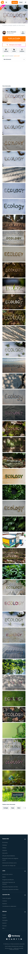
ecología (6, 807)
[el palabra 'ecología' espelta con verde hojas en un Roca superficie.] (13, 237)
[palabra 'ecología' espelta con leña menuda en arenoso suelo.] (13, 332)
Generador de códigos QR (8, 865)
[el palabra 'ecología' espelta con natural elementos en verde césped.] (13, 698)
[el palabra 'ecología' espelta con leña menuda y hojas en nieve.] (13, 94)
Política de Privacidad (18, 949)
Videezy (4, 847)
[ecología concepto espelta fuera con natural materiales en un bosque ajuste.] (13, 555)
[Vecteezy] (2, 2)
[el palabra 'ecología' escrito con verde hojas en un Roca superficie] (13, 745)
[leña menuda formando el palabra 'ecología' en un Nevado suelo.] (13, 126)
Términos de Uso (8, 949)
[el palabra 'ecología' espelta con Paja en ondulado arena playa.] (13, 253)
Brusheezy (5, 841)
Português (5, 921)
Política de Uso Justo (13, 950)
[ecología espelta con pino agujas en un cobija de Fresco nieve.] (13, 205)
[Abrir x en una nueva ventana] (18, 940)
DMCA (3, 876)
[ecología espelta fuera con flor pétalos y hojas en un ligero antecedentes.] (13, 602)
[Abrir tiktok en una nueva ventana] (15, 940)
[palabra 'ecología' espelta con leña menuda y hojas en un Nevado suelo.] (13, 158)
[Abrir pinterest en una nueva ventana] (13, 940)
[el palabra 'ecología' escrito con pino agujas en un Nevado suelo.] (13, 190)
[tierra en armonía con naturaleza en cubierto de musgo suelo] (13, 777)
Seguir (23, 33)
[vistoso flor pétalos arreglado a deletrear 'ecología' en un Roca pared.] (13, 634)
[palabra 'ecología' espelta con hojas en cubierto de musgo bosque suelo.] (13, 301)
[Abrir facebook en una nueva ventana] (6, 940)
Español (4, 918)
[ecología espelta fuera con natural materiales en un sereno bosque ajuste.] (13, 221)
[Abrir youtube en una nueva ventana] (20, 940)
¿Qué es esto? (17, 56)
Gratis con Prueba (14, 38)
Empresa (4, 849)
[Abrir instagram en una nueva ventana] (8, 940)
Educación (5, 852)
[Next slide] (22, 807)
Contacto (4, 902)
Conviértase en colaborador (9, 907)
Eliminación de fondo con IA (9, 862)
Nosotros (4, 904)
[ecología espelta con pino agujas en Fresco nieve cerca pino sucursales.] (13, 348)
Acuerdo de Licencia (7, 873)
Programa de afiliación (8, 879)
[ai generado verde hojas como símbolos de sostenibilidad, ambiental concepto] (13, 571)
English (4, 916)
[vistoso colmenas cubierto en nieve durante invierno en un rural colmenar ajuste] (13, 539)
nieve (18, 807)
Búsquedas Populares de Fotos (10, 886)
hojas (12, 807)
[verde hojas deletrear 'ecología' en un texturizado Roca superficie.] (13, 586)
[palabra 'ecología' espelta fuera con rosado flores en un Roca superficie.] (13, 412)
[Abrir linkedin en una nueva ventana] (11, 940)
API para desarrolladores (8, 855)
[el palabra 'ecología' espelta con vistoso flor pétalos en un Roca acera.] (13, 682)
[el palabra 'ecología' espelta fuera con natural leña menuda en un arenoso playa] (13, 142)
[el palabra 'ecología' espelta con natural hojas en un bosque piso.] (13, 269)
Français (4, 926)
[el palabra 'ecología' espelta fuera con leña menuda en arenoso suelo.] (13, 174)
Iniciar (20, 2)
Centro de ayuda (6, 899)
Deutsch (4, 924)
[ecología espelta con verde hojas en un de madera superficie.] (13, 285)
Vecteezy (4, 844)
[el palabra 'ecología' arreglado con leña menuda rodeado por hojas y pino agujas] (13, 713)
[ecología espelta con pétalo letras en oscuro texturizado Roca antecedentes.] (13, 761)
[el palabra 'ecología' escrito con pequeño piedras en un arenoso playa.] (13, 396)
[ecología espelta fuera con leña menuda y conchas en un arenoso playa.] (13, 650)
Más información (7, 58)
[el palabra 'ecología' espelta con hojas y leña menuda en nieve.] (13, 110)
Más (3, 929)
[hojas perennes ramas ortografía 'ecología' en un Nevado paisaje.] (13, 618)
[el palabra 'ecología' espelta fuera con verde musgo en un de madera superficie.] (13, 475)
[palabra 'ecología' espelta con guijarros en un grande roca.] (13, 380)
